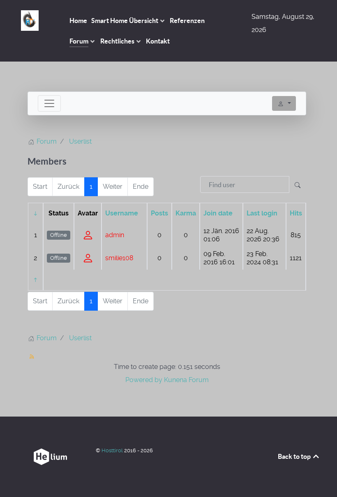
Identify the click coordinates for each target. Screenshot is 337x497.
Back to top (295, 456)
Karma (185, 213)
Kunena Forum (186, 380)
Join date (218, 213)
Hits (296, 213)
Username (121, 213)
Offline (58, 235)
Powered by (143, 380)
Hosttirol (113, 450)
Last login (262, 213)
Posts (159, 213)
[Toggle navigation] (49, 103)
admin (114, 235)
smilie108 (119, 258)
